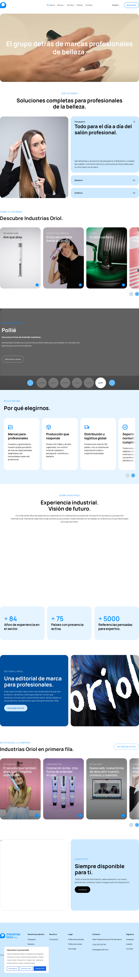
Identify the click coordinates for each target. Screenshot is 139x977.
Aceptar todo (39, 968)
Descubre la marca (13, 359)
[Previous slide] (131, 294)
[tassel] (89, 383)
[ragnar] (77, 383)
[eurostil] (65, 383)
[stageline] (41, 382)
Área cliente (131, 5)
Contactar (82, 889)
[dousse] (53, 383)
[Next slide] (137, 294)
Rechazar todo (26, 968)
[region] (26, 960)
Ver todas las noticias (126, 746)
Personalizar (13, 968)
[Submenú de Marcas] (64, 5)
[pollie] (101, 383)
